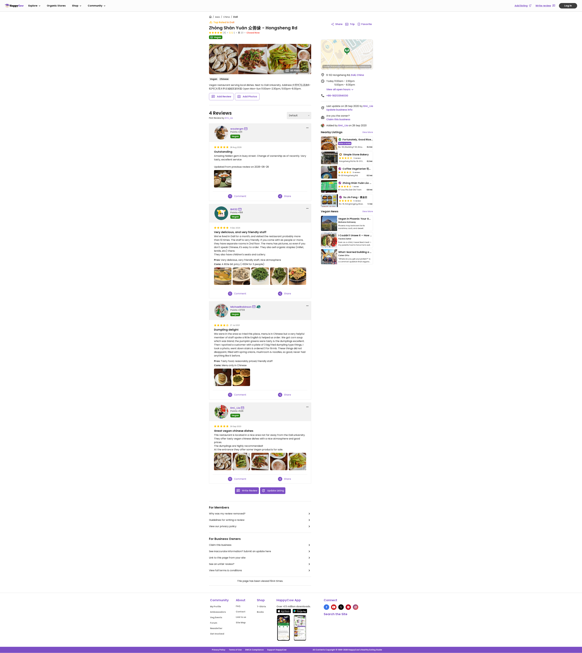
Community (95, 5)
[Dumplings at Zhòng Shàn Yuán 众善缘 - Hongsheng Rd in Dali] (241, 276)
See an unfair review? (221, 564)
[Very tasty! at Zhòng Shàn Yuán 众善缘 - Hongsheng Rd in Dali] (260, 461)
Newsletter (216, 628)
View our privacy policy (222, 526)
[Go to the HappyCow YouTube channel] (333, 607)
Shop (75, 5)
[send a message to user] (246, 129)
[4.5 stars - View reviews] (345, 200)
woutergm (236, 129)
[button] (347, 51)
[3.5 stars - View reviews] (345, 158)
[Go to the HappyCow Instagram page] (355, 607)
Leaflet (326, 66)
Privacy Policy (218, 649)
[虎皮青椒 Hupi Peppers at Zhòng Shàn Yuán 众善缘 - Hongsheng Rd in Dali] (279, 276)
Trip (352, 24)
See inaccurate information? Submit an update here (240, 551)
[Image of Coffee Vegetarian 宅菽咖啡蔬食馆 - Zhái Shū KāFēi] (329, 172)
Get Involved (217, 633)
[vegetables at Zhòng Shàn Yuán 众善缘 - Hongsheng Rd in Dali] (297, 461)
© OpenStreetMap (350, 66)
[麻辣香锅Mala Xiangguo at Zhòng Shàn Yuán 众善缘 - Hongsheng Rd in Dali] (297, 276)
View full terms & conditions (225, 570)
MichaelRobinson (240, 307)
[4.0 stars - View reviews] (345, 172)
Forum (213, 622)
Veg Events (216, 617)
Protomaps (336, 66)
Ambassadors (218, 611)
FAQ (238, 606)
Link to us (241, 617)
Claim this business (220, 545)
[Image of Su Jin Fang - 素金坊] (329, 200)
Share (339, 24)
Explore (32, 5)
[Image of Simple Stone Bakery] (329, 158)
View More (367, 132)
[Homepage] (14, 5)
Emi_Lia (229, 117)
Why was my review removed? (227, 513)
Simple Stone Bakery (356, 154)
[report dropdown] (307, 128)
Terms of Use (235, 649)
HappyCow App (288, 600)
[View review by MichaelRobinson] (221, 310)
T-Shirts (261, 606)
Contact (240, 611)
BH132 (233, 209)
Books (260, 611)
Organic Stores (56, 5)
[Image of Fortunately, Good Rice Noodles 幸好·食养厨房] (329, 143)
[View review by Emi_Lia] (221, 411)
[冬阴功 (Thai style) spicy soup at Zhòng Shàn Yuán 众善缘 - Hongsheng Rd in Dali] (222, 276)
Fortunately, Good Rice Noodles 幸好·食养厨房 (370, 139)
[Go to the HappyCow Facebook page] (326, 607)
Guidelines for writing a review (226, 520)
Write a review (345, 143)
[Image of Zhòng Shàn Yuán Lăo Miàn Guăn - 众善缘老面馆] (329, 186)
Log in (568, 5)
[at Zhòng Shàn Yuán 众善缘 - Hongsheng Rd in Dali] (222, 178)
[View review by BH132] (221, 213)
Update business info (339, 109)
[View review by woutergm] (221, 132)
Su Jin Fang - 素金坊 (355, 197)
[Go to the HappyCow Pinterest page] (348, 607)
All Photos (298, 70)
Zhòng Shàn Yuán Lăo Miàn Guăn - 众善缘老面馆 (371, 183)
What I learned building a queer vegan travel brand (370, 252)
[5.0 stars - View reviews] (215, 32)
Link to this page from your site (227, 557)
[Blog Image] (329, 223)
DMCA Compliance (254, 649)
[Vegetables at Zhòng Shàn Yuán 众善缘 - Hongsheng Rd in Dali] (241, 461)
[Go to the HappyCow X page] (341, 607)
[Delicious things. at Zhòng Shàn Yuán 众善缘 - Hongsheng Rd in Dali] (222, 377)
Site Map (241, 622)
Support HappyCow (276, 649)
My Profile (215, 606)
